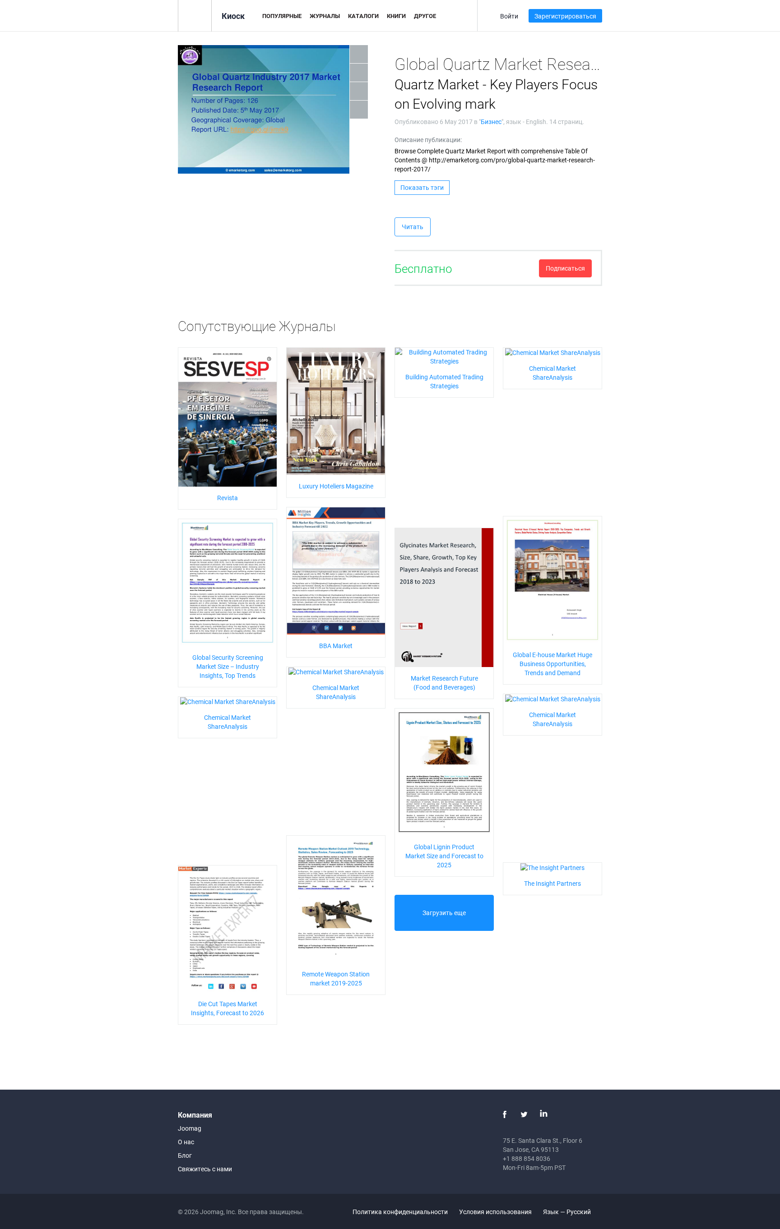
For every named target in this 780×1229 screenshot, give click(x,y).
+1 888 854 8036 (526, 1158)
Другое (425, 16)
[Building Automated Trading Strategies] (444, 355)
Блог (185, 1155)
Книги (396, 16)
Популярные (282, 16)
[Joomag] (194, 15)
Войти (509, 16)
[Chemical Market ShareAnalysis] (552, 352)
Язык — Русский (567, 1211)
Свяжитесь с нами (205, 1169)
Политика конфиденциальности (400, 1211)
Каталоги (363, 16)
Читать (412, 226)
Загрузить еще (444, 912)
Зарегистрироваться (565, 16)
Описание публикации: (428, 139)
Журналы (325, 16)
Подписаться (565, 268)
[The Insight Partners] (552, 867)
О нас (186, 1141)
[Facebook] (505, 1114)
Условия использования (495, 1211)
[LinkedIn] (543, 1114)
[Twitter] (524, 1114)
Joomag (189, 1128)
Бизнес (491, 121)
